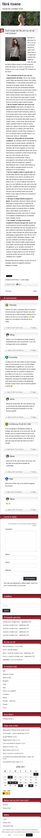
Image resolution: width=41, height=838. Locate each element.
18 (10, 782)
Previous (8, 291)
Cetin (4, 684)
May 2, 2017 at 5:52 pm (15, 510)
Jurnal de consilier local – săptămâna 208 (16, 625)
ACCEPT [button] (29, 835)
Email (7, 562)
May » (9, 791)
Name (7, 554)
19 (15, 782)
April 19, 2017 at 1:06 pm (15, 392)
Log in (5, 819)
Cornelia (13, 357)
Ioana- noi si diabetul (9, 691)
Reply (34, 328)
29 (31, 785)
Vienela (12, 305)
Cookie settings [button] (18, 835)
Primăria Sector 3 (8, 719)
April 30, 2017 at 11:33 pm (15, 449)
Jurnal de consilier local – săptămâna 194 (21, 653)
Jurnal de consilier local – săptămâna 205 (16, 635)
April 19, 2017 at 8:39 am (15, 350)
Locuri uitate (19, 646)
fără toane (11, 4)
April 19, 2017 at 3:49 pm (15, 417)
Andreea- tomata (8, 674)
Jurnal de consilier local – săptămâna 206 (16, 632)
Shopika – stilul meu (9, 701)
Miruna (5, 697)
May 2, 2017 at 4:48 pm (14, 492)
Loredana (6, 694)
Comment (9, 529)
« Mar (4, 791)
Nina (20, 284)
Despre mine (7, 808)
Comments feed (8, 826)
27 (20, 785)
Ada (4, 671)
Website (8, 570)
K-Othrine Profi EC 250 (20, 424)
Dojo (4, 687)
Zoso (4, 707)
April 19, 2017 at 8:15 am (15, 328)
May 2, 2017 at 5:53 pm (15, 472)
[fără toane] (20, 18)
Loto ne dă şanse (16, 660)
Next (35, 291)
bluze (11, 235)
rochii (17, 235)
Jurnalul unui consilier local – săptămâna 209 (17, 622)
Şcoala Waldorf (13, 650)
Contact (5, 805)
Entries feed (6, 822)
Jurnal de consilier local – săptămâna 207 (16, 628)
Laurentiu (6, 660)
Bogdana (5, 681)
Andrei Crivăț (7, 677)
